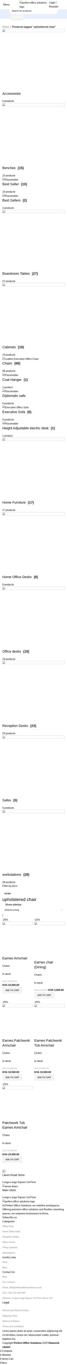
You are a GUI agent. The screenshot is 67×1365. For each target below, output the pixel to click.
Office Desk (8, 1226)
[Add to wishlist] (23, 1117)
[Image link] (18, 1201)
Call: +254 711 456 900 (13, 1292)
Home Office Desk (11, 1231)
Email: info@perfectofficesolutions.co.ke (22, 1287)
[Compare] (6, 1117)
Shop (4, 1262)
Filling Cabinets (9, 1247)
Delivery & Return (11, 1321)
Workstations (8, 1253)
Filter (8, 894)
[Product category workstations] (33, 456)
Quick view (15, 1117)
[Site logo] (33, 4)
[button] (12, 1159)
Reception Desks (10, 1237)
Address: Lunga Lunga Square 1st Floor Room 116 (27, 1298)
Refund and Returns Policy (15, 1310)
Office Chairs (8, 1242)
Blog (4, 1267)
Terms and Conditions (13, 1326)
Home (5, 27)
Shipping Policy (9, 1316)
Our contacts (8, 1282)
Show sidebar (13, 904)
